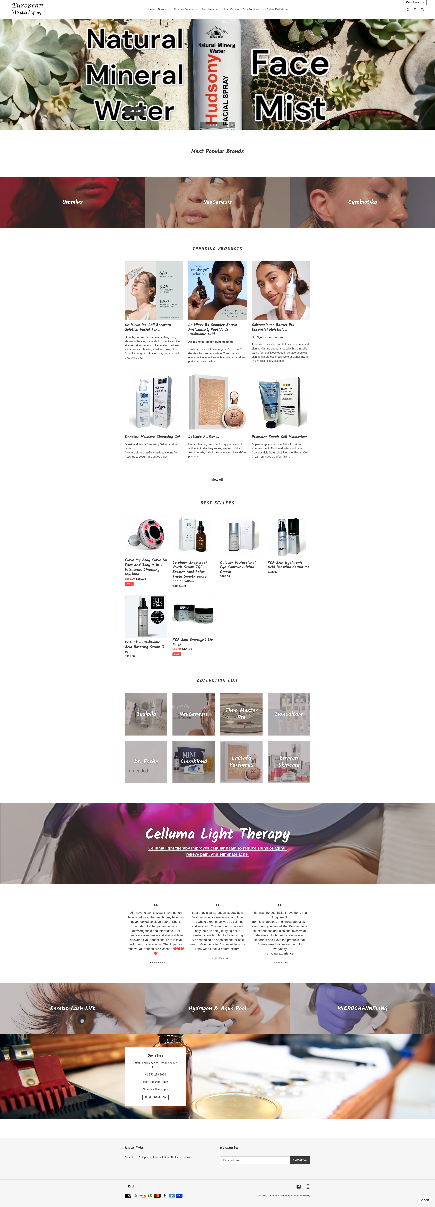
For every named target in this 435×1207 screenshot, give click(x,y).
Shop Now (134, 111)
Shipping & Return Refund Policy (159, 1157)
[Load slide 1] (211, 125)
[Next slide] (223, 125)
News (187, 1157)
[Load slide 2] (214, 125)
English (132, 1186)
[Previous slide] (204, 125)
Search (129, 1157)
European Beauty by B (278, 1195)
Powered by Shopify (300, 1195)
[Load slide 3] (217, 125)
